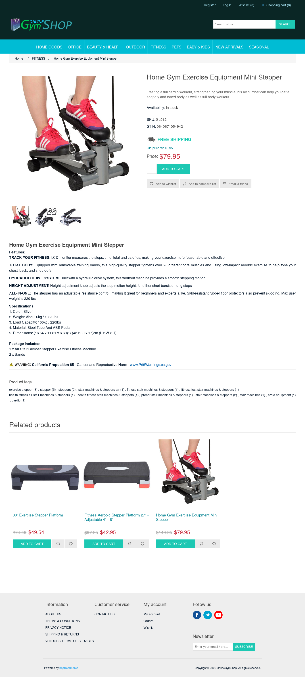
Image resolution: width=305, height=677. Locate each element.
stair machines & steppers (214, 395)
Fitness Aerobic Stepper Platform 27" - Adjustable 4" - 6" (116, 517)
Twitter (207, 615)
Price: (152, 156)
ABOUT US (53, 614)
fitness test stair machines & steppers (207, 389)
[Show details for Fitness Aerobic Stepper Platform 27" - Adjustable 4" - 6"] (116, 473)
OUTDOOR (135, 47)
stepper (45, 389)
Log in (227, 5)
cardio (16, 400)
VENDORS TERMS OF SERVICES (69, 641)
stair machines (250, 395)
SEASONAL (259, 47)
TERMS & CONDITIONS (62, 620)
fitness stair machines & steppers (150, 389)
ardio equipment (279, 395)
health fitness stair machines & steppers (105, 395)
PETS (176, 47)
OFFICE (74, 47)
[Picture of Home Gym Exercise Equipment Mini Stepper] (21, 217)
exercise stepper (21, 389)
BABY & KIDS (198, 47)
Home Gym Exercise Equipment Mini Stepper (186, 517)
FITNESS (158, 47)
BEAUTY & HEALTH (103, 47)
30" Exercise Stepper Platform (38, 515)
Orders (148, 620)
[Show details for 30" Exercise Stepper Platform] (44, 473)
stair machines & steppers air (98, 389)
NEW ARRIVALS (229, 47)
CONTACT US (104, 614)
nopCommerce (68, 668)
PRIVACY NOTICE (58, 627)
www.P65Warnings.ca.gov (150, 364)
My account (152, 614)
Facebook (197, 615)
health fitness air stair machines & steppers (39, 395)
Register (210, 5)
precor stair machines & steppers (164, 395)
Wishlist (149, 627)
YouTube (218, 615)
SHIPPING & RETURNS (62, 634)
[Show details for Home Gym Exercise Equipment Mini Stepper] (188, 473)
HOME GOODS (49, 47)
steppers (64, 389)
